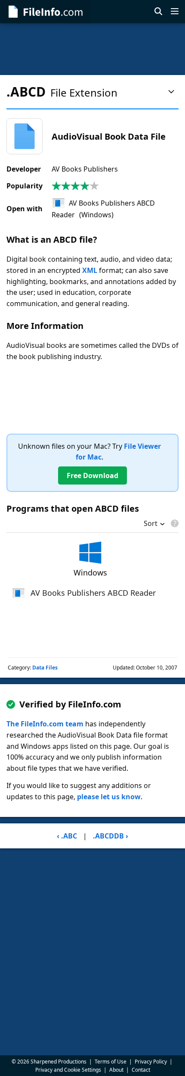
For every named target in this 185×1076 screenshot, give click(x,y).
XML (89, 270)
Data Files (45, 667)
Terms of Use (110, 1061)
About (116, 1069)
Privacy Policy (151, 1061)
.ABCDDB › (110, 836)
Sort (150, 524)
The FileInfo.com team (44, 724)
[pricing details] (174, 523)
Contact (141, 1069)
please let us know (109, 796)
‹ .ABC (67, 836)
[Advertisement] (92, 49)
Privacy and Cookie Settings (68, 1069)
